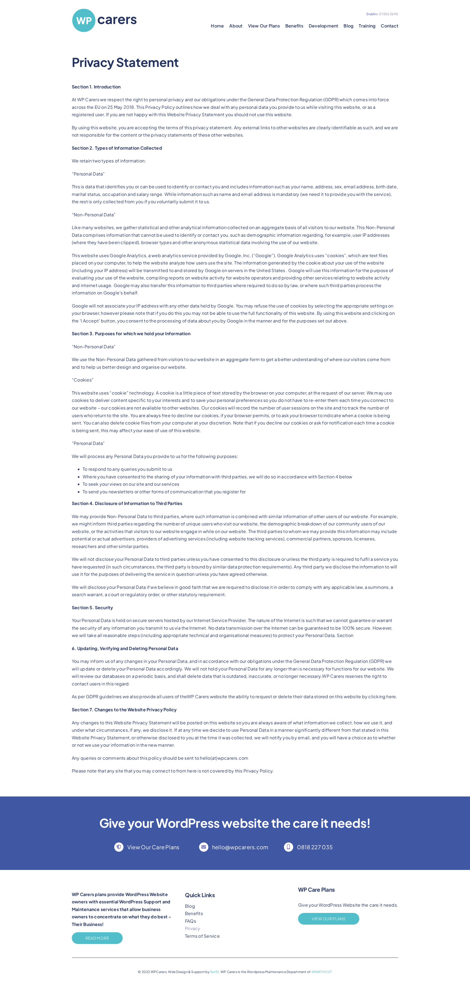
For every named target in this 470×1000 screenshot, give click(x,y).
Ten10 (214, 972)
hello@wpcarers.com (240, 847)
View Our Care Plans (153, 847)
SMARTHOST (321, 972)
